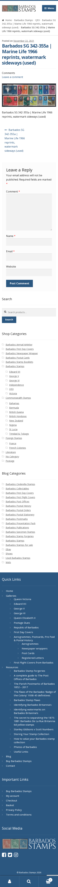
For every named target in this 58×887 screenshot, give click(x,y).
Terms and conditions (19, 814)
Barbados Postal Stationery (20, 514)
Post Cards (28, 653)
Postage (10, 460)
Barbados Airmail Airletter (19, 344)
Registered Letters (33, 657)
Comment (13, 191)
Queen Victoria (22, 599)
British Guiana (16, 412)
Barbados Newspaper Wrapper (22, 353)
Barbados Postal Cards (18, 357)
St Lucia (13, 429)
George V (14, 376)
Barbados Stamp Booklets (19, 361)
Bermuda (14, 407)
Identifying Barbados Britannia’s (33, 704)
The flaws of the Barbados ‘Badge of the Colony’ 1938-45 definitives (35, 693)
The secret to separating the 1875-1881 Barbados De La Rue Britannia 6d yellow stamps (34, 721)
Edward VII (14, 371)
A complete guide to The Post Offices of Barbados (31, 677)
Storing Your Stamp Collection (31, 734)
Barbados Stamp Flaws (27, 700)
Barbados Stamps (23, 20)
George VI (14, 380)
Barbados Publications (17, 527)
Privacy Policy (14, 809)
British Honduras (18, 416)
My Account (9, 881)
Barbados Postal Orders (18, 510)
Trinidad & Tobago (19, 433)
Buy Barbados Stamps (19, 761)
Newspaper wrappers (35, 648)
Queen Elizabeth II (25, 617)
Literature (11, 452)
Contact (10, 765)
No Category (12, 456)
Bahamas (14, 403)
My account (12, 795)
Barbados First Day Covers (20, 348)
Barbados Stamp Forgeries (20, 536)
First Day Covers (23, 632)
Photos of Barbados (25, 747)
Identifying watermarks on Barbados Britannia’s (29, 711)
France (12, 443)
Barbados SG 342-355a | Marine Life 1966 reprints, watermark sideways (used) (29, 24)
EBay (8, 549)
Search (9, 319)
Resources (12, 667)
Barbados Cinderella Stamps (20, 484)
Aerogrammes (30, 643)
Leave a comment (12, 77)
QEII (37, 20)
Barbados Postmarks (17, 518)
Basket (10, 805)
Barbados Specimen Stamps (20, 531)
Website (11, 266)
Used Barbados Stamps (18, 557)
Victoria (13, 393)
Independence (16, 384)
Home (8, 20)
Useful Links (21, 751)
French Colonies (17, 447)
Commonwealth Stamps (18, 397)
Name (10, 236)
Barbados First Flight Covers (20, 497)
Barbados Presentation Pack (20, 523)
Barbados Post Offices (17, 501)
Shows (9, 553)
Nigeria (13, 425)
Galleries (11, 595)
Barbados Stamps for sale (19, 545)
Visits (8, 562)
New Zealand (16, 420)
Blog (8, 756)
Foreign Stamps (14, 438)
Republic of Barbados (26, 627)
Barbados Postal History (18, 505)
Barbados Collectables (17, 488)
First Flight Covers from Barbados (33, 662)
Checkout (11, 800)
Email (10, 251)
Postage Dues (22, 622)
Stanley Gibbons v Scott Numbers (33, 729)
